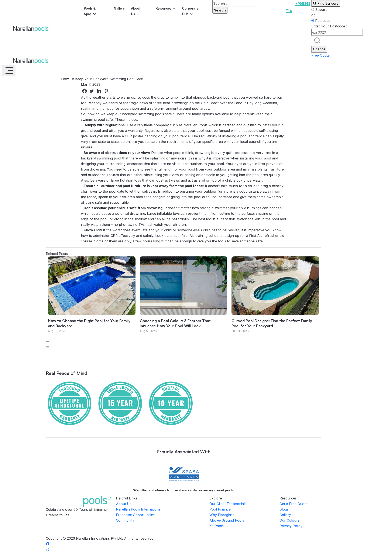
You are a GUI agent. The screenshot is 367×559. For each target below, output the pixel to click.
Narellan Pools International (138, 509)
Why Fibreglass (221, 515)
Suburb (320, 9)
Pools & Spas (90, 11)
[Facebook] (84, 91)
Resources (163, 8)
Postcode (322, 20)
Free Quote (320, 55)
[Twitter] (92, 91)
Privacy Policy (290, 526)
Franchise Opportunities (135, 515)
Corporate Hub (190, 11)
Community (125, 520)
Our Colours (289, 520)
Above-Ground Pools (226, 520)
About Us (136, 11)
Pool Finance (220, 509)
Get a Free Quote (293, 504)
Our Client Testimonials (227, 504)
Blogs (283, 509)
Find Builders (327, 3)
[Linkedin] (99, 91)
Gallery (119, 8)
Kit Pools (216, 526)
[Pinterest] (106, 91)
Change (319, 49)
